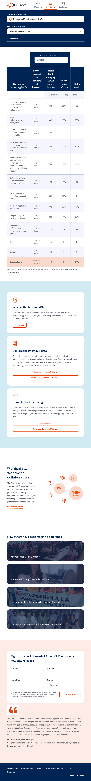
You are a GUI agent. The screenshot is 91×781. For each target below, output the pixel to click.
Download (14, 38)
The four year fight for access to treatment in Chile (36, 601)
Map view (38, 7)
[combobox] (63, 685)
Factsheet (63, 7)
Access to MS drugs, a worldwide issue (30, 579)
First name (14, 668)
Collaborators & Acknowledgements (20, 768)
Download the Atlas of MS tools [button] (45, 429)
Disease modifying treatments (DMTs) (28, 19)
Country (50, 680)
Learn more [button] (19, 325)
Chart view (50, 7)
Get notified (70, 694)
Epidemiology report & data (45, 372)
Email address (16, 680)
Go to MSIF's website (76, 776)
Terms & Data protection (54, 768)
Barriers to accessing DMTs (20, 31)
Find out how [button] (45, 423)
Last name (51, 668)
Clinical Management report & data (45, 377)
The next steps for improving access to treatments (36, 624)
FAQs (70, 768)
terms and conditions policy (28, 697)
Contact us (11, 772)
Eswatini (40, 60)
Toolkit (39, 768)
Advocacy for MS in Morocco (25, 556)
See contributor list (15, 506)
